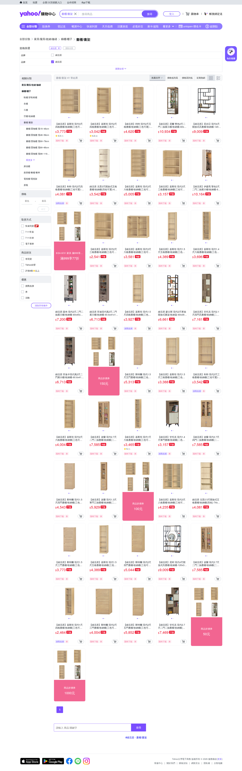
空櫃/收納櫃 (29, 116)
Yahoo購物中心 (37, 14)
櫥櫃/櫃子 (26, 91)
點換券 (46, 26)
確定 (43, 209)
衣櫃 (26, 103)
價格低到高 (172, 77)
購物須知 (183, 763)
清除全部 (69, 48)
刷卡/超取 (153, 26)
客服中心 (158, 763)
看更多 (167, 26)
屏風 (26, 185)
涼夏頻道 (122, 26)
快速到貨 (92, 26)
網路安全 (195, 763)
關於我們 (171, 763)
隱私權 (207, 763)
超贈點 (214, 26)
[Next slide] (83, 101)
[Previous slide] (56, 101)
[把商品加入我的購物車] (81, 140)
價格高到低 (187, 77)
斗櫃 (26, 109)
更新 (219, 758)
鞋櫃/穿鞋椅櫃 (30, 97)
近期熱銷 (201, 77)
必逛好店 (138, 26)
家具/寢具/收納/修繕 (31, 84)
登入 (171, 13)
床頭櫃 (27, 166)
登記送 (62, 26)
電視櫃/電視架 (30, 178)
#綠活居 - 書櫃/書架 (136, 737)
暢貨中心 (77, 26)
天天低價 (107, 26)
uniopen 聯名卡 (192, 26)
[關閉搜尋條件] (75, 14)
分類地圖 (218, 763)
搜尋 (138, 727)
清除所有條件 (41, 305)
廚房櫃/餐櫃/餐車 (32, 172)
